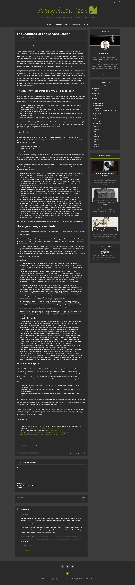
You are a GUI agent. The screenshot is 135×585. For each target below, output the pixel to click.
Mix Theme (92, 579)
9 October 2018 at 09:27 (28, 545)
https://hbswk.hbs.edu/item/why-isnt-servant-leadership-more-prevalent (41, 434)
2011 (95, 141)
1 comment (31, 37)
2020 (95, 96)
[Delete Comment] (36, 545)
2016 (95, 129)
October (97, 108)
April (96, 118)
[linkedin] (115, 2)
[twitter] (112, 2)
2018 (95, 101)
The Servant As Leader (56, 430)
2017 (95, 126)
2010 (95, 144)
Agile (86, 24)
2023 (95, 88)
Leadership (58, 24)
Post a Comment (24, 550)
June (96, 116)
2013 (95, 136)
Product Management (73, 24)
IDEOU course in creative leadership (67, 140)
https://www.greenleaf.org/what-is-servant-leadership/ (45, 428)
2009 (95, 146)
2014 (95, 134)
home (49, 24)
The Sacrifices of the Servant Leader (105, 110)
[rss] (109, 2)
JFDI (37, 287)
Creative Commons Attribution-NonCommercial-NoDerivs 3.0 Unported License (103, 257)
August (97, 113)
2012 (95, 139)
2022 (95, 91)
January (97, 123)
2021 (95, 93)
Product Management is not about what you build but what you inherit (105, 202)
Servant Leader (33, 453)
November (98, 105)
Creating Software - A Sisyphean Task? (64, 579)
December (98, 103)
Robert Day (24, 514)
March (97, 121)
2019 (95, 98)
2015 (95, 131)
